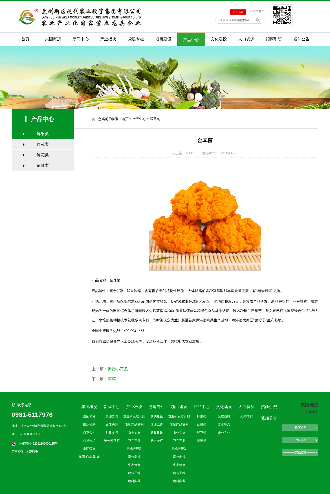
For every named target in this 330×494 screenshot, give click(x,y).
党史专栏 (156, 440)
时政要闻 (112, 432)
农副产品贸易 (134, 424)
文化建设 (219, 39)
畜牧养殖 (134, 457)
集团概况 (53, 39)
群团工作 (156, 424)
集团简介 (89, 416)
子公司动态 (112, 440)
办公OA (238, 12)
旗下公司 (89, 432)
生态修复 (134, 465)
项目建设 (163, 39)
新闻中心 (81, 39)
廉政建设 (156, 432)
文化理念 (224, 424)
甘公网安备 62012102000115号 (37, 443)
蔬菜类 (43, 165)
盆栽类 (43, 144)
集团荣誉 (89, 448)
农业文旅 (134, 432)
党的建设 (156, 416)
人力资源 (246, 39)
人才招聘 (246, 416)
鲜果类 (43, 134)
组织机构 (89, 424)
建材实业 (134, 481)
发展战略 (224, 416)
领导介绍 (89, 440)
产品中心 (191, 39)
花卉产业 (134, 440)
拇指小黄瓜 (118, 369)
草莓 (112, 379)
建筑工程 (134, 473)
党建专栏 (136, 39)
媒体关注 (112, 424)
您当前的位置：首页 (113, 119)
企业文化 (224, 432)
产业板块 (108, 39)
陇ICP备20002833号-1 (26, 434)
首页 (25, 39)
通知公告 (301, 39)
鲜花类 (43, 155)
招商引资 (274, 39)
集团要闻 (112, 416)
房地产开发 (134, 448)
